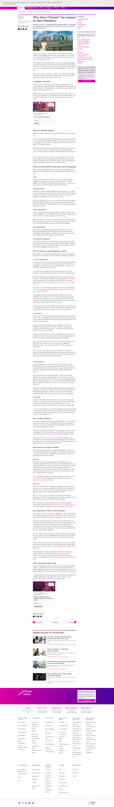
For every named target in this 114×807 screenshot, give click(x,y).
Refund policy (62, 776)
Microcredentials (22, 729)
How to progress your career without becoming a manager (59, 674)
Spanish (53, 513)
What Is (63, 8)
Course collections (49, 751)
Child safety (75, 769)
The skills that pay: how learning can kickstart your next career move (59, 637)
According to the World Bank (48, 264)
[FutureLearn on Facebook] (19, 803)
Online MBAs (62, 722)
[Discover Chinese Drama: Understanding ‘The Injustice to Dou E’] (44, 586)
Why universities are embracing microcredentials (57, 650)
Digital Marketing (49, 722)
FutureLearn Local (32, 8)
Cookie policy (62, 779)
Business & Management (83, 40)
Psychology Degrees (63, 725)
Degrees (79, 22)
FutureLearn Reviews (36, 772)
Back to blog (55, 622)
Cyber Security (48, 740)
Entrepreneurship (81, 24)
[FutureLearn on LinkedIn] (32, 803)
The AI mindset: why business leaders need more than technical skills (61, 662)
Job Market (80, 26)
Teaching (79, 63)
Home (19, 12)
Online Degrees (21, 735)
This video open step (39, 350)
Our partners (48, 769)
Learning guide (35, 776)
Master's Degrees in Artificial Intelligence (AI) (77, 754)
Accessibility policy (63, 786)
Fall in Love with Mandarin (58, 162)
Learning (23, 22)
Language (79, 48)
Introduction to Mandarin (55, 432)
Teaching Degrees (63, 729)
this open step (68, 280)
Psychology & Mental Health (84, 57)
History (79, 45)
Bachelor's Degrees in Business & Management (91, 750)
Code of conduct (63, 782)
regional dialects (61, 557)
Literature (79, 52)
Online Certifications (22, 725)
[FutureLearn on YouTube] (29, 803)
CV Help (79, 21)
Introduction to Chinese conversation (43, 480)
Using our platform (36, 769)
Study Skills (80, 61)
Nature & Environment (83, 54)
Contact (74, 776)
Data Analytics (48, 725)
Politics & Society (81, 56)
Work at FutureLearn (22, 773)
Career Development (26, 21)
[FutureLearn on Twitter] (26, 803)
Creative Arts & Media (83, 41)
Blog (19, 780)
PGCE (60, 740)
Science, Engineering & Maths (85, 59)
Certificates (34, 779)
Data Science (48, 733)
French (46, 513)
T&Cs (60, 769)
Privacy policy (62, 772)
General (19, 22)
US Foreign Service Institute (63, 515)
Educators (58, 656)
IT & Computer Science (83, 47)
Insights (48, 8)
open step (38, 354)
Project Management (50, 744)
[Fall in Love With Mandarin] (44, 107)
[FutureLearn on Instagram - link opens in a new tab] (22, 803)
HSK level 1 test (47, 438)
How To (56, 8)
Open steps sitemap (63, 792)
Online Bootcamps (22, 732)
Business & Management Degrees (62, 750)
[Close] (111, 3)
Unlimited (34, 782)
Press (42, 8)
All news (21, 8)
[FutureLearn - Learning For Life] (92, 802)
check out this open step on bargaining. (61, 506)
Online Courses (21, 722)
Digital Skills (62, 644)
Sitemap (61, 789)
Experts (62, 656)
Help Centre (75, 772)
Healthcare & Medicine (83, 43)
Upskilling (74, 644)
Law (78, 50)
